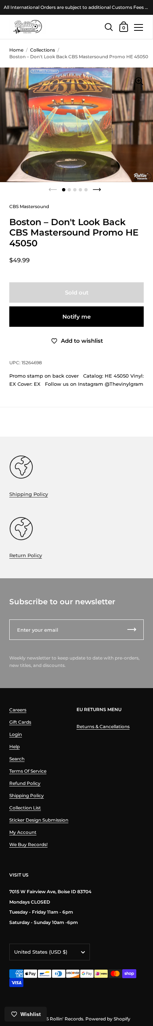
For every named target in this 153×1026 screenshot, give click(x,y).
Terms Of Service (27, 771)
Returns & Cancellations (103, 726)
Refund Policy (24, 783)
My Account (22, 832)
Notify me (76, 316)
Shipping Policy (28, 494)
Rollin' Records (66, 1019)
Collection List (25, 807)
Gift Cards (20, 722)
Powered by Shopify (107, 1019)
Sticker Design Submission (38, 820)
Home (16, 50)
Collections (42, 50)
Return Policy (25, 555)
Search (17, 759)
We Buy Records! (28, 844)
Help (14, 746)
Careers (17, 710)
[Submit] (131, 629)
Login (15, 734)
